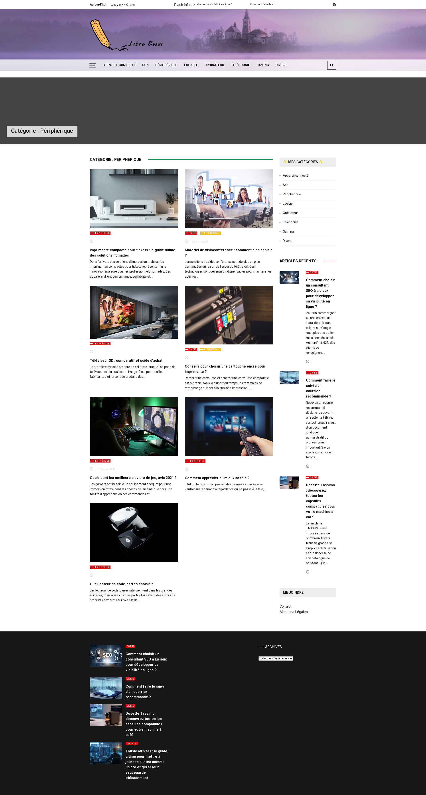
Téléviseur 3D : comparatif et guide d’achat (126, 360)
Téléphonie (240, 65)
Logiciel (191, 65)
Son (145, 65)
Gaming (262, 65)
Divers (281, 65)
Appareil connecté (119, 65)
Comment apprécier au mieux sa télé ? (217, 478)
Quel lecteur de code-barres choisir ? (121, 584)
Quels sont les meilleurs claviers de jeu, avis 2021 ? (133, 478)
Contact (285, 606)
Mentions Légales (294, 612)
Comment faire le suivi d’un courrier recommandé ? (250, 4)
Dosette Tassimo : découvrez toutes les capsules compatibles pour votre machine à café (320, 501)
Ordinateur (214, 65)
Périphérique (166, 65)
